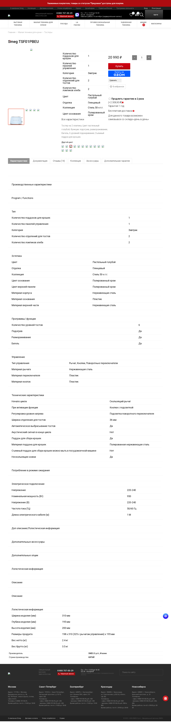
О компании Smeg (17, 8)
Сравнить (113, 80)
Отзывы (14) (59, 161)
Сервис (78, 8)
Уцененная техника (126, 23)
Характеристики (18, 161)
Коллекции (32, 8)
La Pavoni (77, 23)
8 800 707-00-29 (64, 13)
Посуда (64, 24)
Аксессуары (92, 161)
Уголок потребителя (64, 8)
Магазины (156, 24)
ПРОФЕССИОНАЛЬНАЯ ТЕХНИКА (100, 23)
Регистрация (156, 8)
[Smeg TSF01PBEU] (31, 77)
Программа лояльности (125, 8)
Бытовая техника (18, 23)
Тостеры (48, 32)
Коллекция (75, 161)
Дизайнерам (89, 8)
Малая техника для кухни (43, 23)
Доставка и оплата (46, 8)
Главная (11, 32)
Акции (143, 23)
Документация (40, 161)
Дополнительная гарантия (117, 161)
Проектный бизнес (105, 8)
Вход (145, 8)
